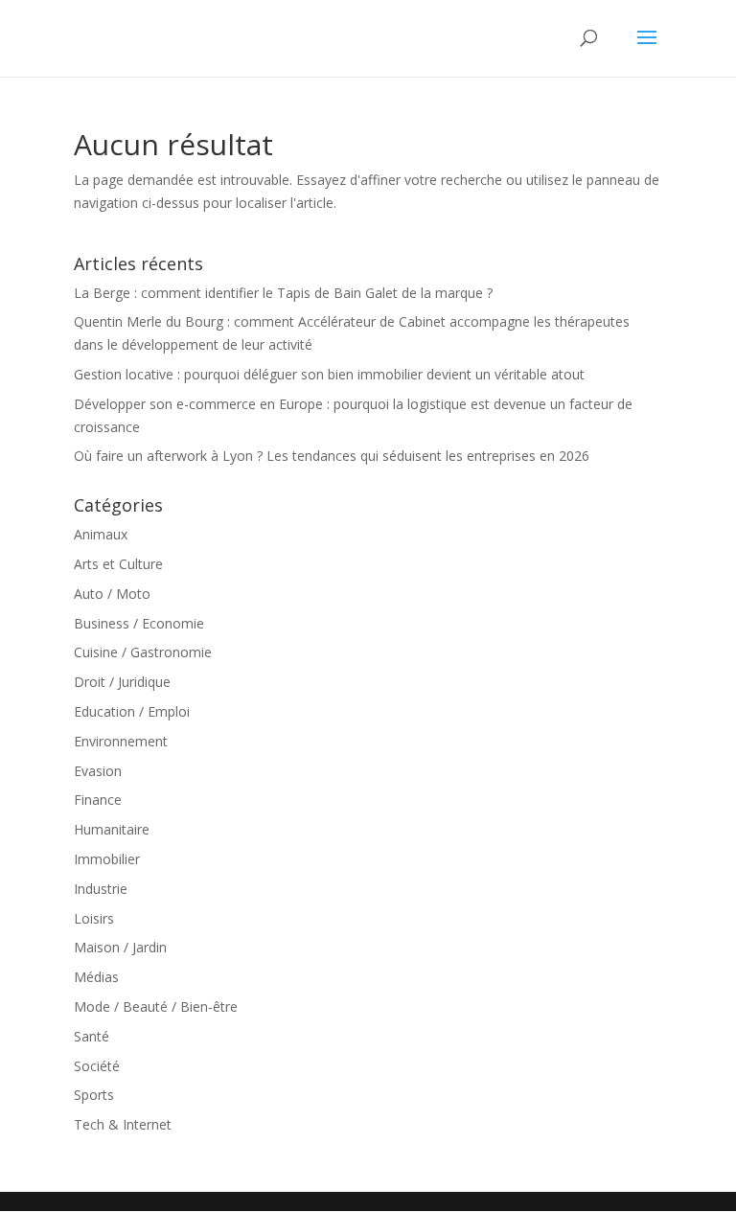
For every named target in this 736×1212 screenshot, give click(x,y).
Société (97, 1066)
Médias (96, 977)
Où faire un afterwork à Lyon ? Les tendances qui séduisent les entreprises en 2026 (331, 455)
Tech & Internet (123, 1124)
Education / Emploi (132, 711)
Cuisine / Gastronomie (143, 652)
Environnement (121, 741)
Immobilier (107, 859)
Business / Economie (139, 623)
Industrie (100, 889)
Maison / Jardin (120, 947)
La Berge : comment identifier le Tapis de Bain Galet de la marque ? (283, 293)
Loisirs (94, 918)
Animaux (100, 534)
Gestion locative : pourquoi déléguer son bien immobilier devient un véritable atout (329, 374)
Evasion (98, 771)
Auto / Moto (112, 593)
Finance (98, 799)
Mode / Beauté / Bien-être (156, 1006)
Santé (91, 1036)
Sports (94, 1095)
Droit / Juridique (122, 682)
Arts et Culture (118, 564)
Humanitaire (112, 829)
